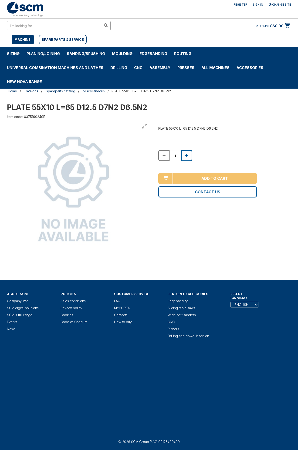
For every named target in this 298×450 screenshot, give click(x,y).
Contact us (207, 192)
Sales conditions (73, 301)
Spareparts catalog (60, 91)
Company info (17, 301)
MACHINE (22, 40)
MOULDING (122, 53)
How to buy (123, 322)
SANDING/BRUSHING (86, 53)
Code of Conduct (74, 322)
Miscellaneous (94, 91)
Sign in (258, 4)
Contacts (121, 315)
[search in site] (105, 25)
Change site (281, 4)
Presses (185, 67)
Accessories (250, 67)
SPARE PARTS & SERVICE (63, 40)
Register (240, 4)
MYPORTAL (123, 308)
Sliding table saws (181, 308)
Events (12, 322)
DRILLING (118, 67)
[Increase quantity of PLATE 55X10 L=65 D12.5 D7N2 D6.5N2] (186, 155)
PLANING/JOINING (43, 53)
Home (12, 91)
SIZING (13, 53)
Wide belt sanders (182, 315)
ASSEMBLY (159, 67)
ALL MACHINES (215, 67)
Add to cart (214, 178)
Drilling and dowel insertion (188, 336)
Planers (173, 329)
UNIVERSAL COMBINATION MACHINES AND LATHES (55, 67)
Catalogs (31, 91)
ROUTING (182, 53)
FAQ (117, 301)
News (11, 329)
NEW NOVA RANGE (24, 81)
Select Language (238, 296)
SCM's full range (19, 315)
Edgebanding (153, 53)
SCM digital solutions (23, 308)
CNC (138, 67)
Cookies (67, 315)
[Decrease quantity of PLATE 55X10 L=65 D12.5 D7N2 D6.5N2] (163, 155)
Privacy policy (71, 308)
